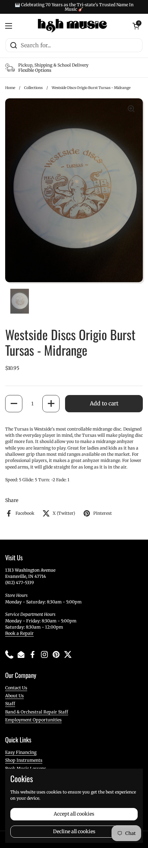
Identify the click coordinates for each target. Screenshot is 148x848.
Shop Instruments (23, 760)
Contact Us (16, 687)
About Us (14, 695)
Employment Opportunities (33, 719)
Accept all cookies (74, 814)
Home (10, 88)
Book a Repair (19, 633)
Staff (10, 703)
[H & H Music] (72, 26)
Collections (33, 88)
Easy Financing (20, 752)
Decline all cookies (74, 831)
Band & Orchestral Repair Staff (36, 711)
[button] (13, 403)
